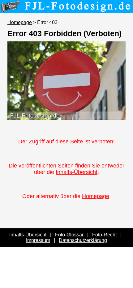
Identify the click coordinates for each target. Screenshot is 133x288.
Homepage (19, 22)
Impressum (38, 240)
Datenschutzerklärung (83, 240)
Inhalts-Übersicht (76, 172)
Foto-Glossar (69, 234)
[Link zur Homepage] (66, 9)
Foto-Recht (104, 234)
